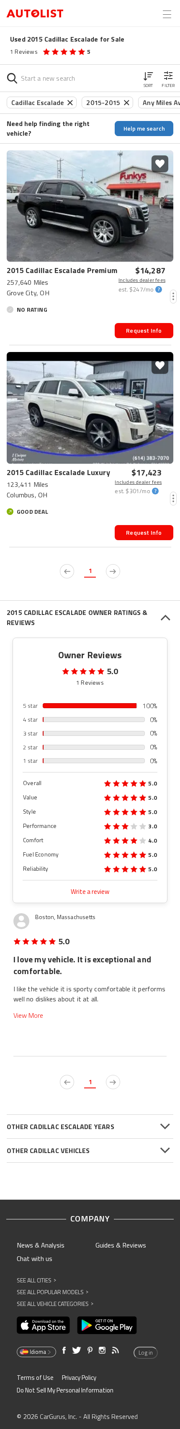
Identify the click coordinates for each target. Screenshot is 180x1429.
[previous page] (67, 571)
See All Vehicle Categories (55, 1303)
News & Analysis (40, 1245)
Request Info (144, 330)
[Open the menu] (167, 14)
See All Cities (36, 1280)
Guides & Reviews (120, 1245)
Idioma (38, 1352)
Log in (146, 1352)
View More (28, 1015)
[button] (148, 78)
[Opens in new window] (43, 1325)
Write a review (90, 891)
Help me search (144, 128)
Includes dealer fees (141, 280)
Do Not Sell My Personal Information (65, 1390)
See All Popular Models (52, 1291)
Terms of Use (35, 1377)
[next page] (113, 571)
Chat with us (34, 1258)
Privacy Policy (79, 1377)
